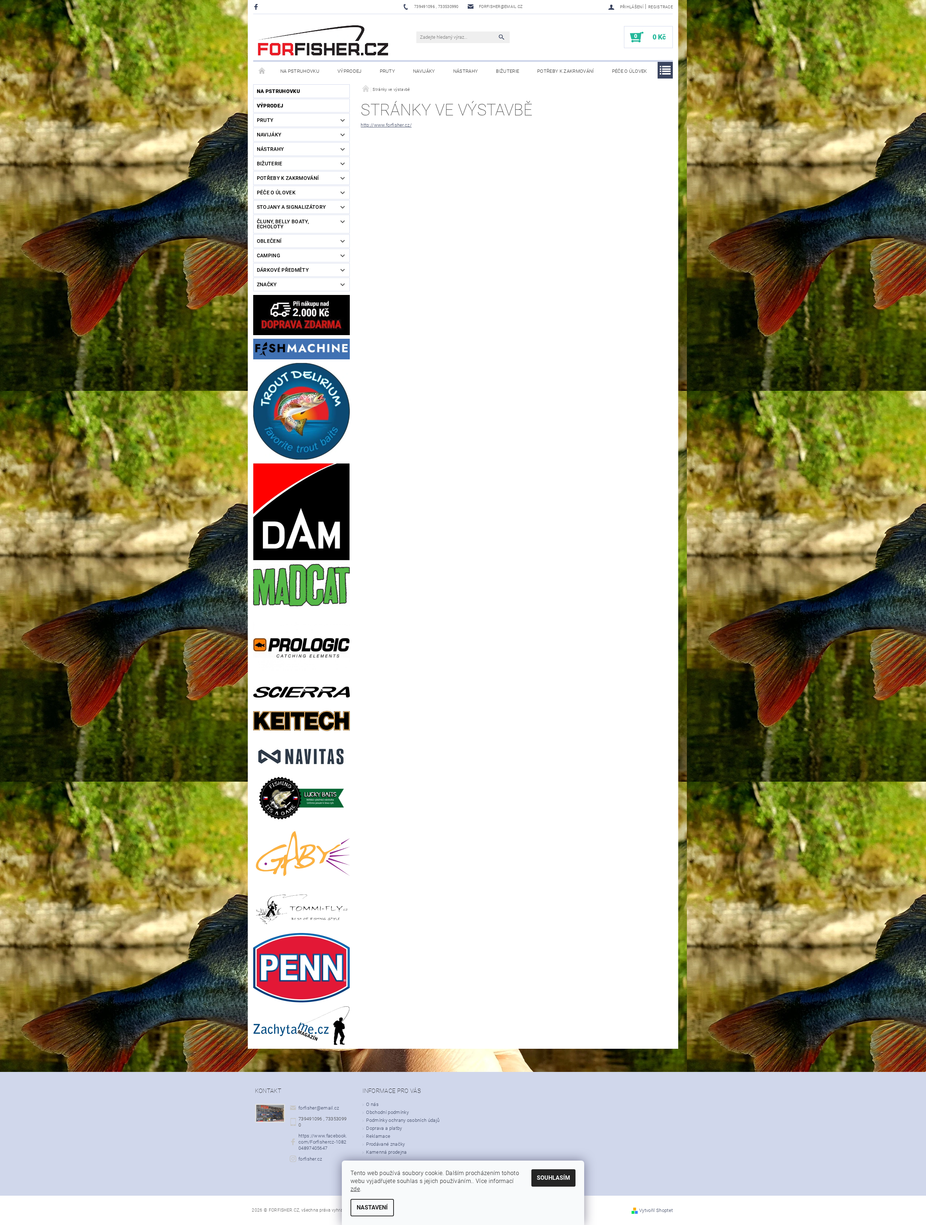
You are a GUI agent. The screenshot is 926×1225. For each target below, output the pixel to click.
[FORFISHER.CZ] (324, 41)
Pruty (387, 71)
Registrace (660, 7)
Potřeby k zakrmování (565, 71)
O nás (372, 1104)
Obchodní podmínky (387, 1112)
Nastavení (372, 1207)
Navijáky (424, 71)
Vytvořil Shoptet (656, 1210)
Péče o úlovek (629, 71)
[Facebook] (257, 7)
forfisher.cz (310, 1159)
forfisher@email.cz (318, 1108)
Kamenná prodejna (386, 1152)
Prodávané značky (385, 1144)
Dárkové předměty (283, 270)
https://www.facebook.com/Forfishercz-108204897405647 (322, 1142)
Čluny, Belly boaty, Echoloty (283, 224)
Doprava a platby (384, 1128)
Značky (267, 284)
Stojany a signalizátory (291, 207)
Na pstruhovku (299, 71)
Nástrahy (465, 71)
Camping (268, 255)
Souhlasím (553, 1177)
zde (355, 1189)
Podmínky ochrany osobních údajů (402, 1120)
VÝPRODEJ (349, 71)
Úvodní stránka (262, 71)
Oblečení (269, 241)
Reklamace (378, 1136)
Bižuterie (507, 71)
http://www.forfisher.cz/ (386, 125)
